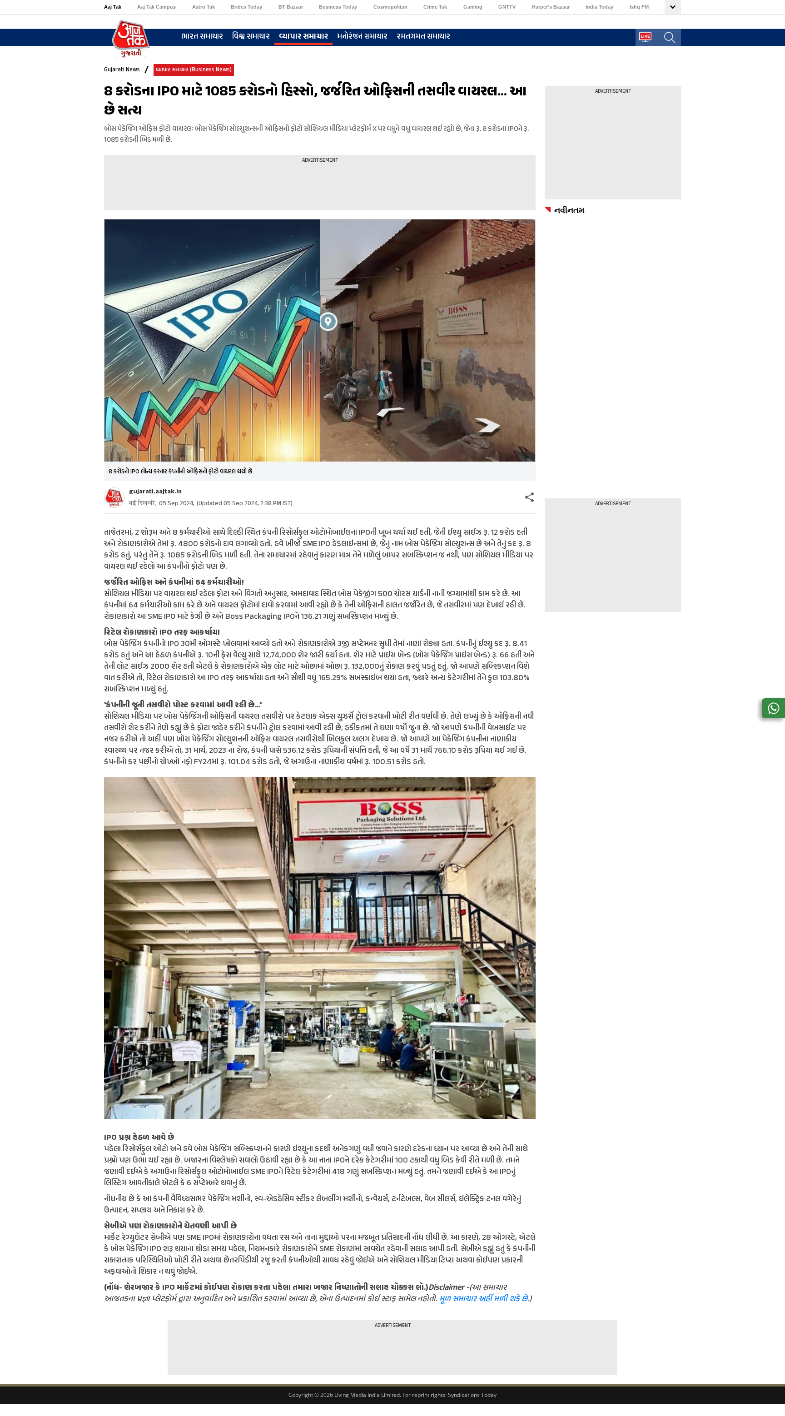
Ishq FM (639, 7)
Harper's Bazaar (551, 7)
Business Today (338, 7)
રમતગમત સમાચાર (423, 36)
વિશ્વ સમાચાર (251, 36)
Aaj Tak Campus (156, 7)
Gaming (472, 7)
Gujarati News (122, 70)
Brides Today (246, 7)
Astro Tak (203, 7)
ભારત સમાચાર (202, 36)
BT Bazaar (290, 7)
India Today (599, 7)
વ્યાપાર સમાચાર (303, 36)
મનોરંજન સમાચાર (362, 36)
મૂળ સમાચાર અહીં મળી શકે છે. (484, 1299)
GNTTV (507, 7)
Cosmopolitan (390, 7)
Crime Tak (435, 7)
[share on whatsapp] (773, 708)
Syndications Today (472, 1395)
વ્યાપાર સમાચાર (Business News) (194, 70)
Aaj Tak (112, 7)
